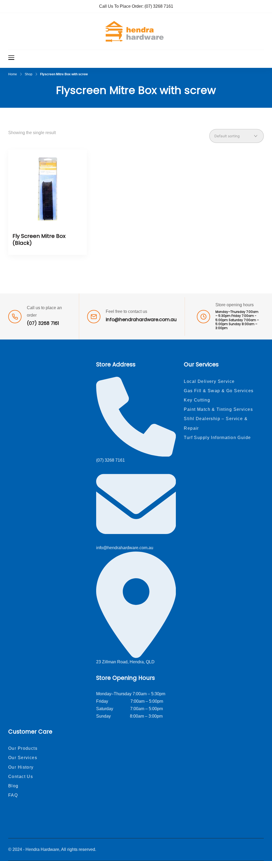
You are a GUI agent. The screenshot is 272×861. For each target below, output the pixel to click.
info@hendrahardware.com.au (141, 319)
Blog (13, 786)
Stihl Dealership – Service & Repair (216, 423)
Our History (21, 767)
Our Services (22, 757)
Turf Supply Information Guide (217, 437)
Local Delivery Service (209, 381)
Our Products (22, 748)
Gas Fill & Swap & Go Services (218, 390)
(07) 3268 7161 (158, 6)
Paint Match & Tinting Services (218, 409)
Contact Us (20, 776)
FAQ (13, 795)
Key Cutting (197, 400)
